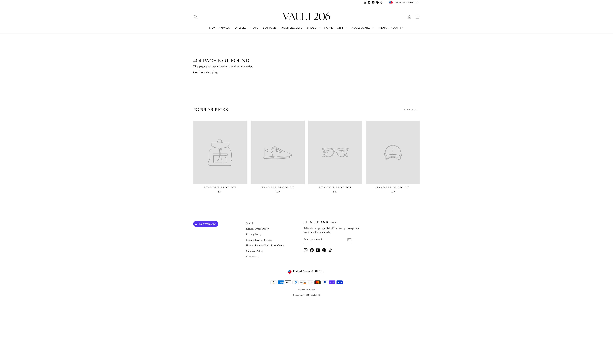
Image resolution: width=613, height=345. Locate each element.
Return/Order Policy (257, 229)
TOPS (254, 27)
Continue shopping (205, 72)
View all (410, 109)
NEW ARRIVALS (219, 27)
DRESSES (240, 27)
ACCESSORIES (361, 27)
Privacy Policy (254, 234)
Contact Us (252, 256)
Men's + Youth (390, 27)
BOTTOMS (269, 27)
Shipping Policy (254, 251)
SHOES (312, 27)
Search (250, 223)
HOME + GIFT (334, 27)
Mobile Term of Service (259, 240)
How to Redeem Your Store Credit (265, 245)
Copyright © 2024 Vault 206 (306, 295)
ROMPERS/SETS (291, 27)
